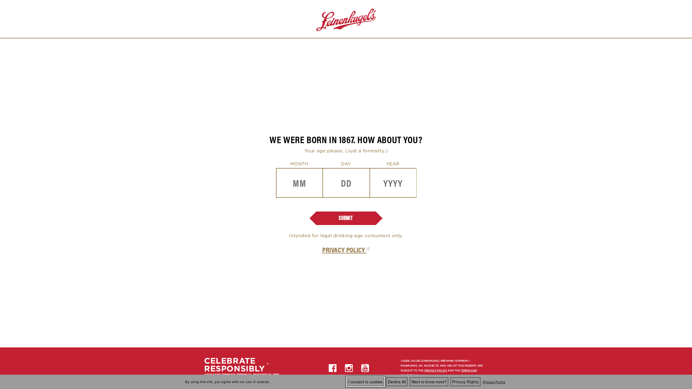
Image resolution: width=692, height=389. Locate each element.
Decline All (397, 381)
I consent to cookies (365, 381)
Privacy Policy (494, 382)
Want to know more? (429, 381)
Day (346, 163)
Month (299, 163)
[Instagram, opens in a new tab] (349, 368)
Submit (346, 218)
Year (393, 163)
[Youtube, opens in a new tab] (365, 368)
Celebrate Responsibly (234, 365)
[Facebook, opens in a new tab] (333, 368)
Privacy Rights (465, 381)
